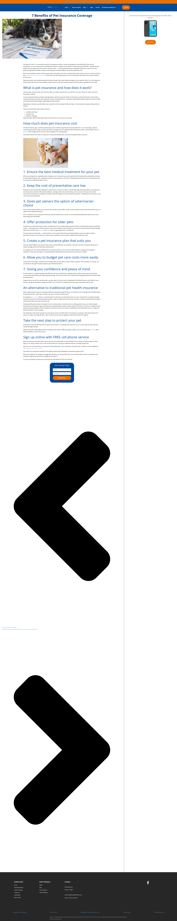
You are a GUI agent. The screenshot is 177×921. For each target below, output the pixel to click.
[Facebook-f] (148, 882)
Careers (97, 7)
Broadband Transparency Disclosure (90, 912)
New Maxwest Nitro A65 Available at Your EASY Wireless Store (88, 2)
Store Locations (76, 7)
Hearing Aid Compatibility (19, 912)
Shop (84, 7)
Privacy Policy (127, 912)
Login (91, 7)
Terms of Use (53, 912)
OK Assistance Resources (109, 7)
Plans (66, 7)
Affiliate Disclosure (159, 912)
